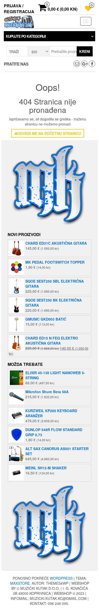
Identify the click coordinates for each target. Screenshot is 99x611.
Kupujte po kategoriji (26, 36)
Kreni (84, 51)
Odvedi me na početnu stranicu (49, 133)
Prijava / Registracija (19, 8)
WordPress (61, 578)
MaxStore (20, 583)
